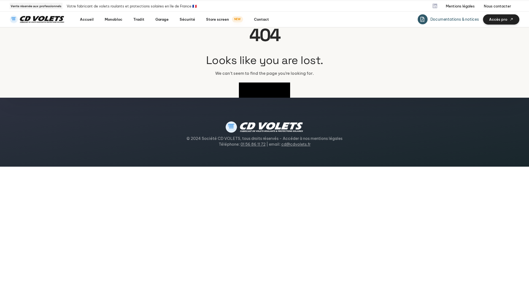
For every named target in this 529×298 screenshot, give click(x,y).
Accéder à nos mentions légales (312, 138)
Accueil (87, 19)
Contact (261, 19)
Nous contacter (497, 6)
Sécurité (187, 19)
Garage (162, 19)
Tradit (138, 19)
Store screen (223, 19)
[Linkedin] (435, 6)
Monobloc (113, 19)
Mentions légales (460, 6)
